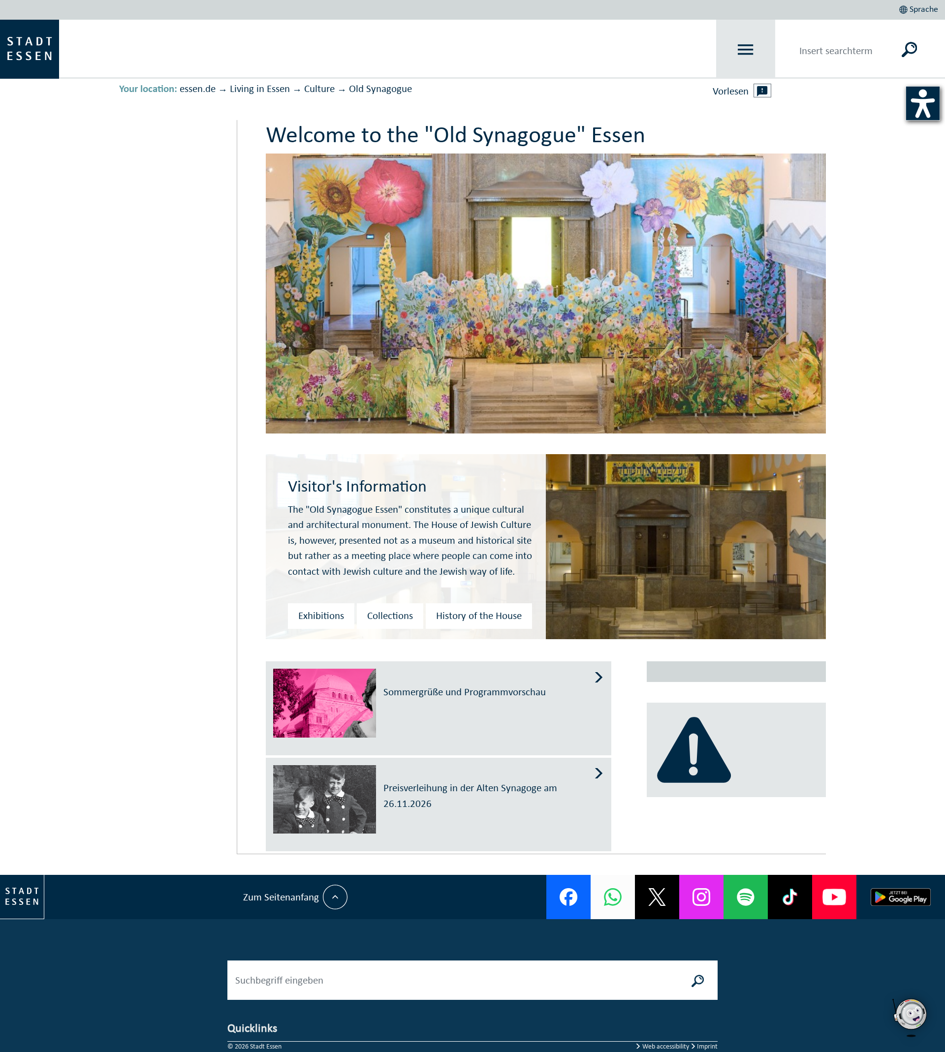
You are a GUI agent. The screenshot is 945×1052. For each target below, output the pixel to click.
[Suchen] (909, 49)
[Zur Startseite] (29, 48)
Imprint (706, 1046)
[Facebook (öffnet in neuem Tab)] (568, 897)
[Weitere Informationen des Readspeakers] (762, 90)
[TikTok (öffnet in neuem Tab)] (790, 897)
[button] (919, 8)
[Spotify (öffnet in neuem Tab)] (746, 897)
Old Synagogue (380, 88)
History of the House (479, 615)
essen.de (198, 88)
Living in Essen (260, 88)
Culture (319, 88)
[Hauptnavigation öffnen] (746, 49)
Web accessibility (666, 1046)
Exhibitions (321, 615)
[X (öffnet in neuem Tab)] (657, 897)
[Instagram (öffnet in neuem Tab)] (701, 897)
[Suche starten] (698, 980)
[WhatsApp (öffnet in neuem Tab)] (613, 897)
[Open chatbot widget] (910, 1017)
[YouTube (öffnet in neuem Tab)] (834, 897)
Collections (390, 615)
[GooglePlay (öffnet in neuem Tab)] (900, 897)
